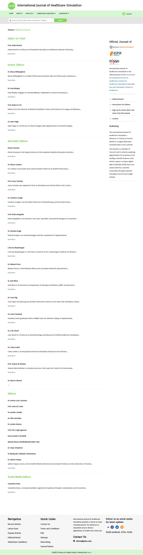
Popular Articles (14, 533)
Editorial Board (23, 29)
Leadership (63, 13)
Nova (89, 552)
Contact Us (45, 524)
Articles (29, 13)
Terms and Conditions (50, 528)
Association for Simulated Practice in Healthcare (122, 77)
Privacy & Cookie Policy (67, 552)
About (19, 13)
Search (60, 20)
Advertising (45, 542)
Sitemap (44, 537)
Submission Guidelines (46, 13)
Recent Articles (14, 524)
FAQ (42, 533)
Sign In (129, 14)
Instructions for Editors (121, 104)
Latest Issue (13, 528)
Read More (11, 54)
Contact (115, 118)
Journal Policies (47, 546)
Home (11, 13)
